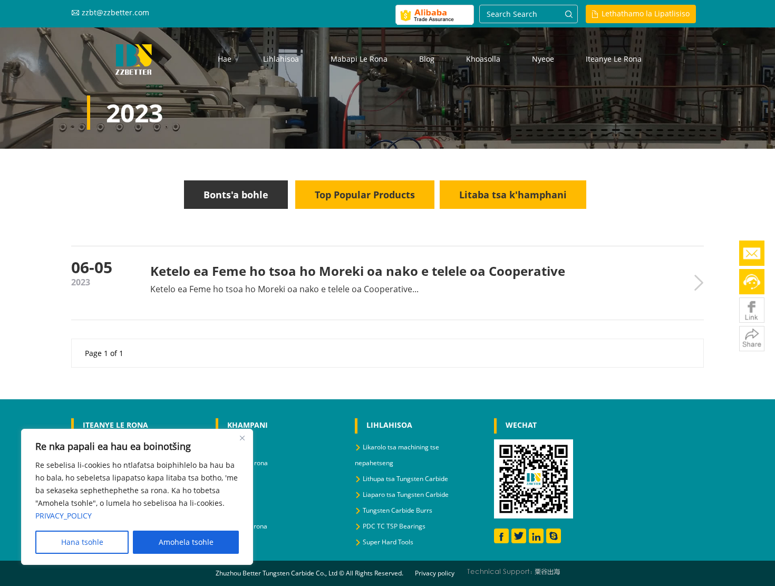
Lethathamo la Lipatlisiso (646, 13)
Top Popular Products (365, 194)
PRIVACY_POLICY (63, 516)
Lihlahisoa (281, 59)
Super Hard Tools (388, 541)
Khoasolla (483, 59)
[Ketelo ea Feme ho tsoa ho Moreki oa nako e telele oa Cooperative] (698, 282)
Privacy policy (434, 573)
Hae (224, 59)
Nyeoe (543, 59)
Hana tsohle (82, 542)
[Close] (242, 437)
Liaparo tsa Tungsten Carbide (406, 494)
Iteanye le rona (614, 59)
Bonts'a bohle (236, 194)
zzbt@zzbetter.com (115, 12)
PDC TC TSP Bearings (394, 526)
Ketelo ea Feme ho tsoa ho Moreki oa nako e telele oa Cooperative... (284, 289)
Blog (426, 59)
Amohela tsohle (186, 542)
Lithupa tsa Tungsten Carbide (405, 478)
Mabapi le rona (359, 59)
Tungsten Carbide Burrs (397, 510)
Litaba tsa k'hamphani (513, 194)
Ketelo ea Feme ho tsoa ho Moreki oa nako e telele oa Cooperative (357, 271)
